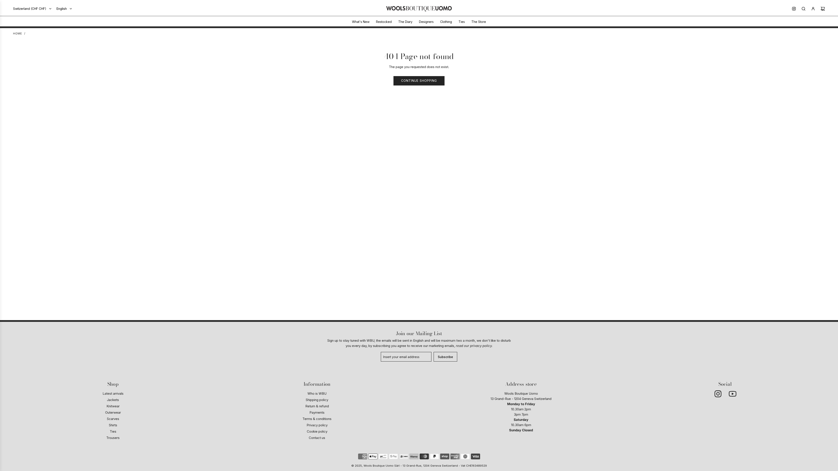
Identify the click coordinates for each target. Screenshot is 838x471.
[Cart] (823, 9)
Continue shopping (419, 80)
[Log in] (813, 9)
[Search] (803, 9)
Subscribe (445, 357)
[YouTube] (732, 394)
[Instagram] (794, 9)
